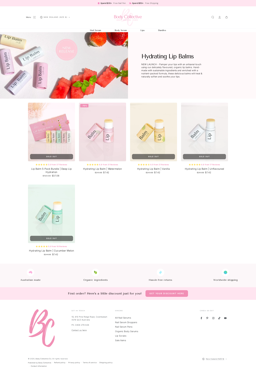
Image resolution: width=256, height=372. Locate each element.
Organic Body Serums (126, 331)
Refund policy (59, 363)
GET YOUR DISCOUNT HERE (166, 293)
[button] (212, 17)
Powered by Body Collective (39, 363)
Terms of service (90, 363)
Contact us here (79, 330)
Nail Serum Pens (123, 326)
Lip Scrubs (120, 335)
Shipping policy (105, 363)
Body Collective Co (43, 359)
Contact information (39, 366)
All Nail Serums (123, 317)
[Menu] (34, 17)
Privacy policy (74, 363)
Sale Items (120, 340)
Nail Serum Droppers (126, 322)
